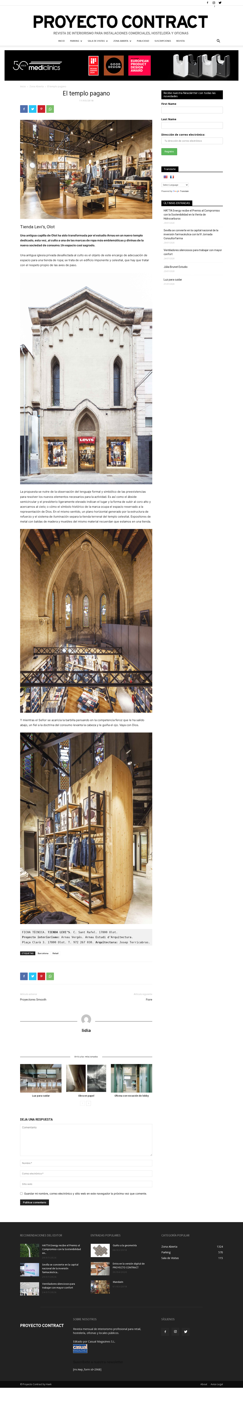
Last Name (168, 119)
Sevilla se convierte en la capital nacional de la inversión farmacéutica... (60, 1269)
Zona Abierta (120, 41)
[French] (172, 176)
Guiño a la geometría (125, 1245)
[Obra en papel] (86, 1078)
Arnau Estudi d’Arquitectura (108, 937)
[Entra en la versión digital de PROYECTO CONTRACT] (100, 1268)
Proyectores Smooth (33, 999)
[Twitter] (220, 2)
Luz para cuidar (41, 1095)
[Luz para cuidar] (41, 1078)
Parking (74, 41)
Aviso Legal (217, 1384)
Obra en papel (86, 1095)
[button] (218, 41)
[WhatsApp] (50, 109)
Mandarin (118, 1282)
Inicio (23, 86)
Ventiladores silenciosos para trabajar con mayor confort (193, 252)
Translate (184, 191)
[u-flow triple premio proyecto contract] (121, 65)
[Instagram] (214, 2)
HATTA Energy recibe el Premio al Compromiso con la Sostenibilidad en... (61, 1249)
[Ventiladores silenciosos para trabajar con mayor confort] (29, 1289)
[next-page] (88, 1103)
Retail (55, 953)
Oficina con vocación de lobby (131, 1095)
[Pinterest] (41, 109)
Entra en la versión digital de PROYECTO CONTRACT (129, 1266)
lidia (86, 1030)
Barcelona (43, 953)
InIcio (61, 41)
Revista (180, 41)
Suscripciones (163, 41)
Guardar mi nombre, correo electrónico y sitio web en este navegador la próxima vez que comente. (85, 1193)
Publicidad (143, 41)
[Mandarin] (100, 1287)
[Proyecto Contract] (121, 21)
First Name (168, 104)
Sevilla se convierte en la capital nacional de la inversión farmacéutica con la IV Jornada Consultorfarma (191, 234)
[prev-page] (82, 1103)
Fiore (149, 999)
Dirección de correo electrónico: (183, 134)
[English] (165, 176)
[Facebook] (207, 2)
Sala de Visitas (96, 41)
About (203, 1384)
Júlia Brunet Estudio (176, 266)
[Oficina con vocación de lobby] (131, 1078)
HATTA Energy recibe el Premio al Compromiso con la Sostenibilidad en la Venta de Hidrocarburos (192, 214)
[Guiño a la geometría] (100, 1250)
